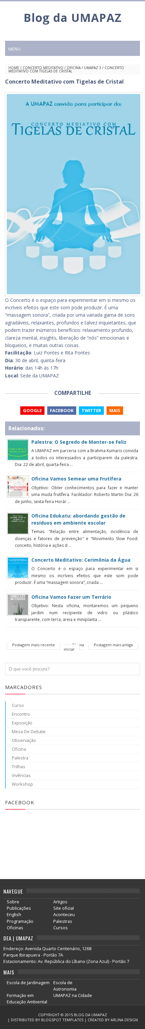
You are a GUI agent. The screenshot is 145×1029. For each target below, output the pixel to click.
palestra (20, 758)
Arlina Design (124, 1019)
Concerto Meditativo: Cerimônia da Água (80, 560)
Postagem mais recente (33, 644)
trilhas (18, 766)
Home (13, 67)
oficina (74, 67)
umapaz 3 (92, 67)
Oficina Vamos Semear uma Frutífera (76, 478)
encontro (21, 714)
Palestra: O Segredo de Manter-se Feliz (78, 442)
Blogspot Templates (62, 1019)
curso (18, 705)
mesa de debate (29, 731)
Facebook (62, 410)
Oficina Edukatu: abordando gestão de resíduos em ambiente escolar (78, 519)
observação (24, 740)
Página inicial (74, 647)
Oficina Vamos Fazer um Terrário (71, 597)
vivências (21, 775)
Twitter (91, 410)
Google (32, 410)
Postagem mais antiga (113, 644)
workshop (22, 784)
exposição (22, 723)
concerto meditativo (43, 67)
